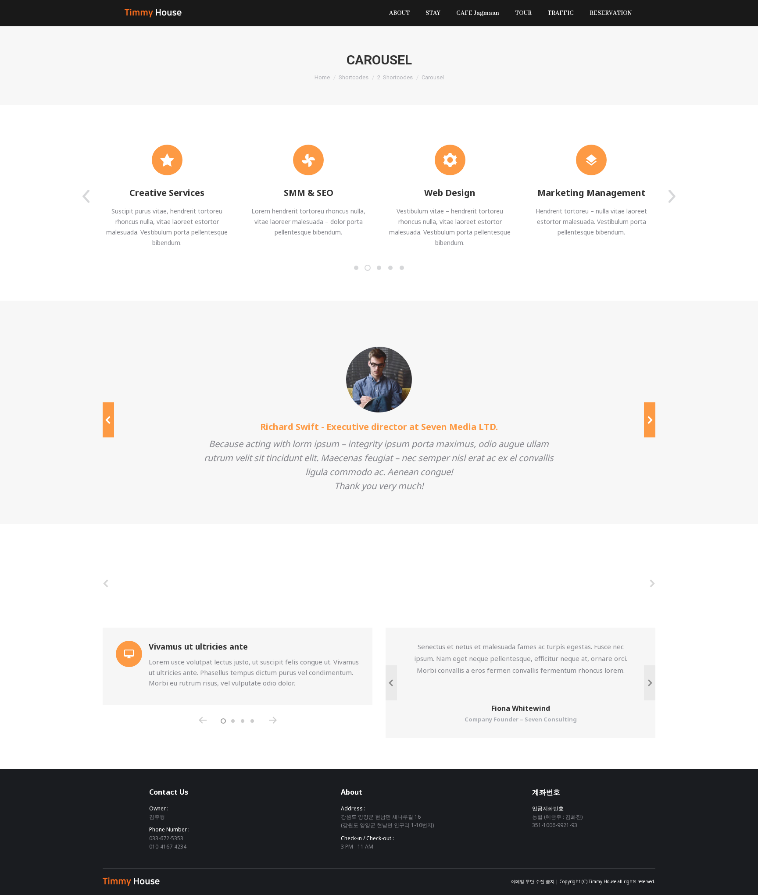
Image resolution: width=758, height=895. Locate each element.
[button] (356, 268)
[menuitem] (399, 13)
